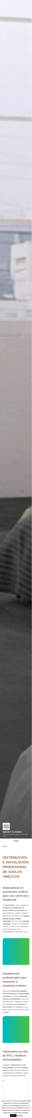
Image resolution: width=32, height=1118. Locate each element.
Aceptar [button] (13, 1115)
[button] (16, 951)
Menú (17, 841)
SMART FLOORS (12, 832)
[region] (16, 951)
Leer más (19, 1115)
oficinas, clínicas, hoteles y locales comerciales (16, 918)
